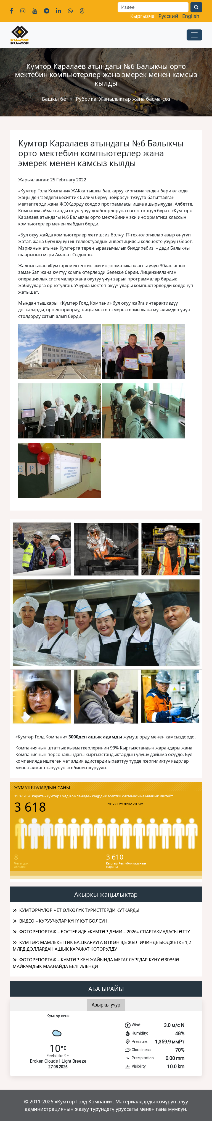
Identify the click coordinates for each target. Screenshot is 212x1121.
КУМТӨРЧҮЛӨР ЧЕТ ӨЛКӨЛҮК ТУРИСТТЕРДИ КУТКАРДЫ (79, 910)
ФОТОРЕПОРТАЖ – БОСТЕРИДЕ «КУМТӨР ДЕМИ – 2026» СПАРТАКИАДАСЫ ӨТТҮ (104, 932)
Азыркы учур (106, 1005)
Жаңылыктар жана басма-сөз (134, 99)
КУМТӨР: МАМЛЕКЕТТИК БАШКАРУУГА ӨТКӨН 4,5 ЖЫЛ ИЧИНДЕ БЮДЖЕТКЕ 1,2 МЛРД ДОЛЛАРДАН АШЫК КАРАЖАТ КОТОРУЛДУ (102, 945)
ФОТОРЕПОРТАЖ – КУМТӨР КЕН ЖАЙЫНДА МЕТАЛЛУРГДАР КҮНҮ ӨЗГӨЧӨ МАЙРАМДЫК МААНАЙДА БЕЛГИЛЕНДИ (96, 963)
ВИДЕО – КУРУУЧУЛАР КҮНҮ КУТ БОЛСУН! (63, 921)
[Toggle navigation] (194, 34)
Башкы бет (56, 99)
